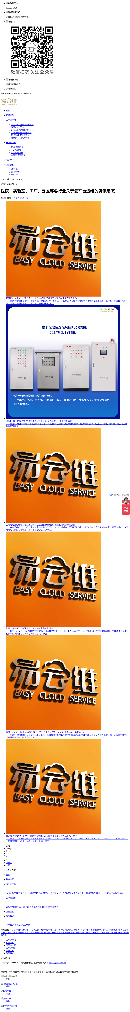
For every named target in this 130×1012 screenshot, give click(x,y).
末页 (8, 865)
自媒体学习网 (99, 930)
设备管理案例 (17, 147)
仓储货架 (80, 933)
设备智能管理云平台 (20, 135)
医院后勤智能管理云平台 (22, 125)
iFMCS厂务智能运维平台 (22, 130)
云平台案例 (11, 898)
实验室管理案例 (18, 155)
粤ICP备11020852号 (57, 963)
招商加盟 (10, 879)
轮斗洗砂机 (59, 933)
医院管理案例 (17, 153)
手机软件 (95, 933)
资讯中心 (24, 198)
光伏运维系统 (112, 930)
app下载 (14, 175)
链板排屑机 (17, 930)
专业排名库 (87, 930)
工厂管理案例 (17, 150)
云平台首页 (11, 940)
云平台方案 (11, 884)
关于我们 (15, 169)
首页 (16, 198)
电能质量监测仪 (27, 933)
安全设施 (35, 930)
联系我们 (10, 916)
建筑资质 (39, 933)
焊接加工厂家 (54, 930)
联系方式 (15, 172)
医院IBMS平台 (17, 127)
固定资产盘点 (67, 930)
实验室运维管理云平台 (21, 133)
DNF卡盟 (26, 930)
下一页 (9, 863)
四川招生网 (49, 933)
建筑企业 (78, 930)
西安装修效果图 (13, 933)
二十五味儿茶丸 (107, 933)
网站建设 (118, 933)
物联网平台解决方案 (20, 138)
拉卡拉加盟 (70, 933)
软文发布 (44, 930)
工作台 (87, 933)
